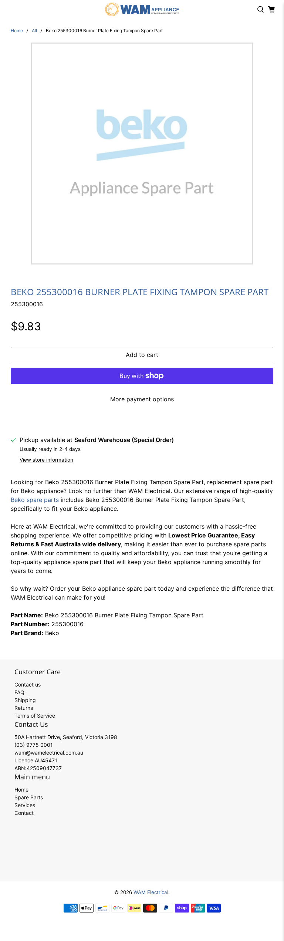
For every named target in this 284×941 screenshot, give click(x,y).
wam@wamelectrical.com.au (48, 752)
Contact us (27, 684)
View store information (46, 460)
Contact (24, 813)
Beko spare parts (35, 499)
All (34, 30)
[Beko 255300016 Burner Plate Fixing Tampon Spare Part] (142, 153)
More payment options (142, 399)
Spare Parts (28, 797)
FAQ (19, 692)
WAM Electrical (150, 892)
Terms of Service (34, 715)
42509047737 (44, 768)
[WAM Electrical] (142, 9)
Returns (23, 708)
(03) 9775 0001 (33, 745)
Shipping (25, 700)
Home (17, 30)
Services (24, 805)
